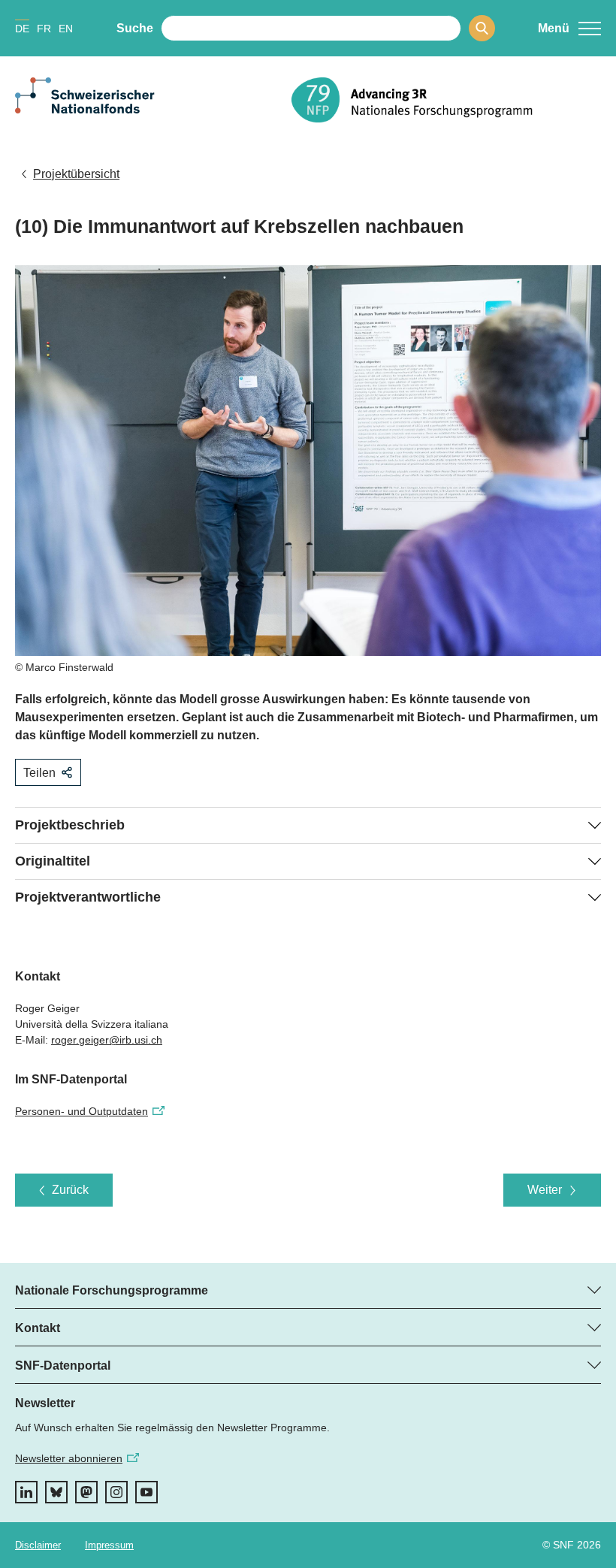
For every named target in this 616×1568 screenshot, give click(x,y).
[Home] (446, 99)
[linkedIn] (26, 1492)
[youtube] (146, 1492)
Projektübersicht (76, 174)
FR (44, 29)
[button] (569, 28)
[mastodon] (86, 1492)
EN (66, 29)
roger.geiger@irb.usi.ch (106, 1040)
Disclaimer (38, 1545)
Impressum (109, 1545)
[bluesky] (56, 1492)
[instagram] (116, 1492)
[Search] (482, 28)
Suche (134, 28)
